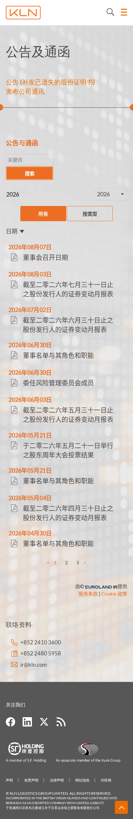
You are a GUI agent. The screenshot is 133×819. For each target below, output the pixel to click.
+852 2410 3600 (40, 642)
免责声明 (31, 780)
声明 (9, 780)
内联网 (106, 780)
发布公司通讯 (25, 91)
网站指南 (82, 780)
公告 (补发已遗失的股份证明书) (50, 82)
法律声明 (57, 780)
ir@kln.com (33, 664)
